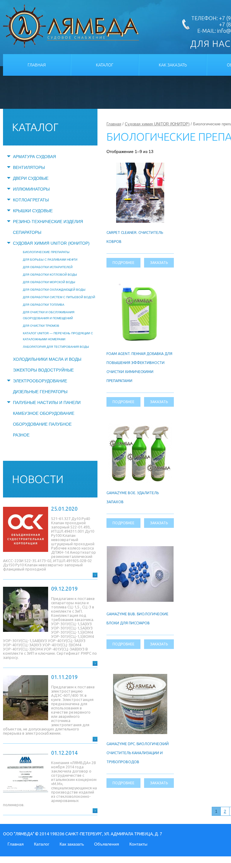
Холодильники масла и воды (47, 359)
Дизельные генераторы (40, 391)
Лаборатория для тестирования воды (56, 346)
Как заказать (173, 65)
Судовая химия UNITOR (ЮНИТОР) (51, 243)
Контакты (138, 844)
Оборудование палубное (42, 424)
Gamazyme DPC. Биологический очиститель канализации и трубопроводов (137, 753)
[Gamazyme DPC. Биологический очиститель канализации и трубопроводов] (140, 677)
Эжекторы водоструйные (43, 370)
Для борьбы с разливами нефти (50, 259)
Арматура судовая (34, 156)
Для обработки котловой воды (50, 274)
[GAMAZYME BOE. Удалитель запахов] (140, 426)
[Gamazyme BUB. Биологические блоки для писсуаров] (140, 549)
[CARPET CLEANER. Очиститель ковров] (140, 166)
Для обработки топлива (43, 304)
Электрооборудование (40, 380)
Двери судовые (30, 178)
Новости (37, 479)
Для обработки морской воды (49, 282)
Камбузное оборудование (43, 413)
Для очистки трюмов (41, 325)
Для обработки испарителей (47, 267)
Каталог (104, 65)
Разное (21, 435)
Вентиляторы (29, 167)
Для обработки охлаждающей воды (54, 289)
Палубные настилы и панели (47, 402)
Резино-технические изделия (48, 221)
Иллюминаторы (31, 189)
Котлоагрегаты (31, 199)
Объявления (106, 844)
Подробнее (123, 263)
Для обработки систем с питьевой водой (59, 297)
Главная (37, 65)
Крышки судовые (33, 210)
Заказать (159, 263)
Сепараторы (27, 232)
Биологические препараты (46, 252)
